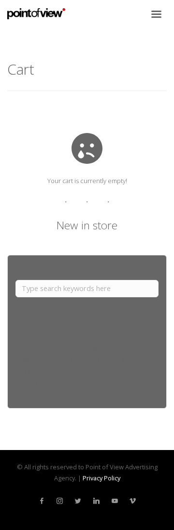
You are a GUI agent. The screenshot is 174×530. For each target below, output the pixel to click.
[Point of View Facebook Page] (41, 501)
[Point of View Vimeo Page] (132, 501)
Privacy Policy (101, 478)
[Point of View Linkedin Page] (96, 501)
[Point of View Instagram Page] (59, 501)
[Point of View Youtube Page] (114, 501)
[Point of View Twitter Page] (77, 501)
